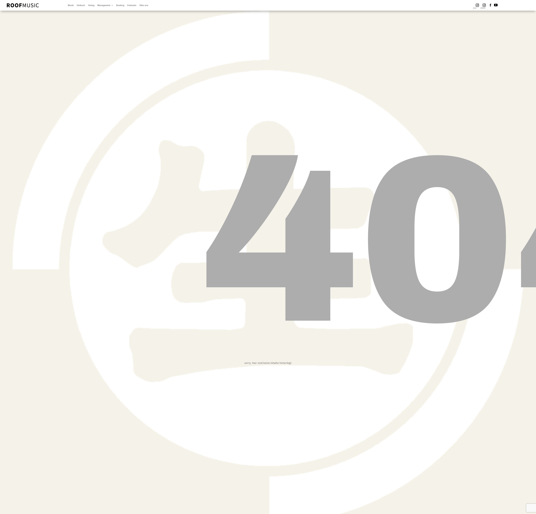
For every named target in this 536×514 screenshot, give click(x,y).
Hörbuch (81, 5)
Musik (71, 5)
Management (103, 5)
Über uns (143, 5)
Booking (120, 5)
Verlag (91, 5)
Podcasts (131, 5)
